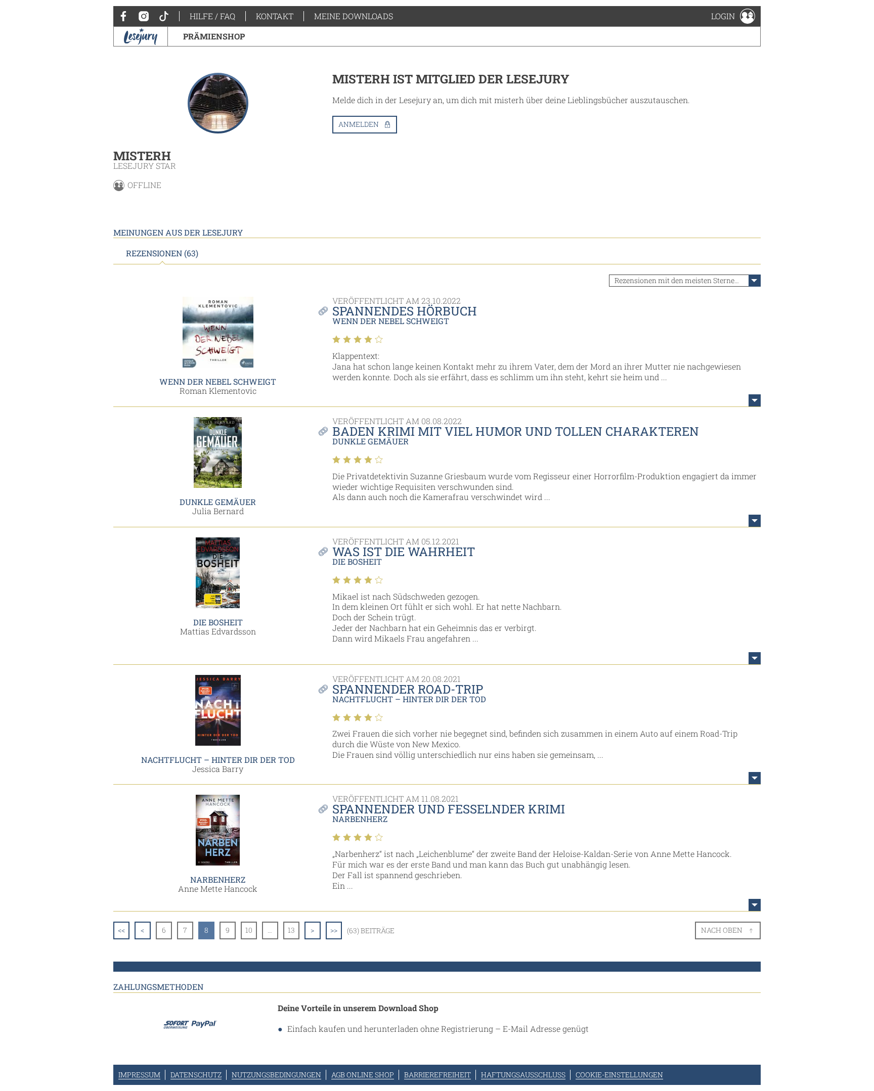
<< (121, 930)
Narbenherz (217, 879)
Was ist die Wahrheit (403, 551)
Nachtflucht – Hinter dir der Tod (218, 759)
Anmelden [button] (358, 124)
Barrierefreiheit (437, 1074)
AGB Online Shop (362, 1074)
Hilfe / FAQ (212, 16)
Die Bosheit (218, 622)
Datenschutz (196, 1074)
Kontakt (274, 16)
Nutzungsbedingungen (276, 1074)
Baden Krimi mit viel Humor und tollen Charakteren (515, 431)
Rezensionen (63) (162, 253)
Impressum (139, 1074)
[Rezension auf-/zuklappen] (755, 400)
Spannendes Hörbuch (404, 311)
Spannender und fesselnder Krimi (448, 809)
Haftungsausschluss (523, 1074)
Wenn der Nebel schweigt (217, 381)
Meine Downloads (353, 16)
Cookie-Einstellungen (619, 1074)
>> (333, 930)
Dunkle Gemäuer (218, 501)
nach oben (721, 930)
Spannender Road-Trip (407, 689)
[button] (733, 16)
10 (248, 930)
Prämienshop (214, 36)
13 (291, 930)
